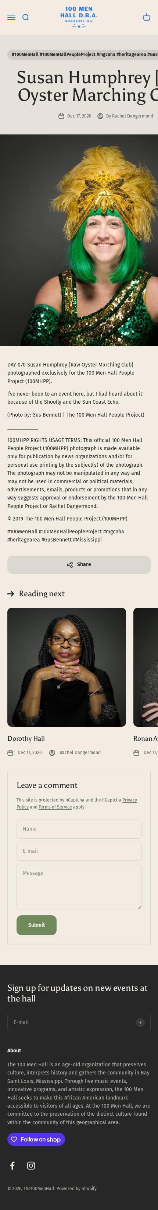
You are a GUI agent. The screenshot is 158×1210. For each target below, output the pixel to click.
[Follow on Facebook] (12, 1166)
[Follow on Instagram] (31, 1166)
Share (84, 564)
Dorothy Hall (26, 738)
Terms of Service (55, 807)
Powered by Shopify (77, 1188)
